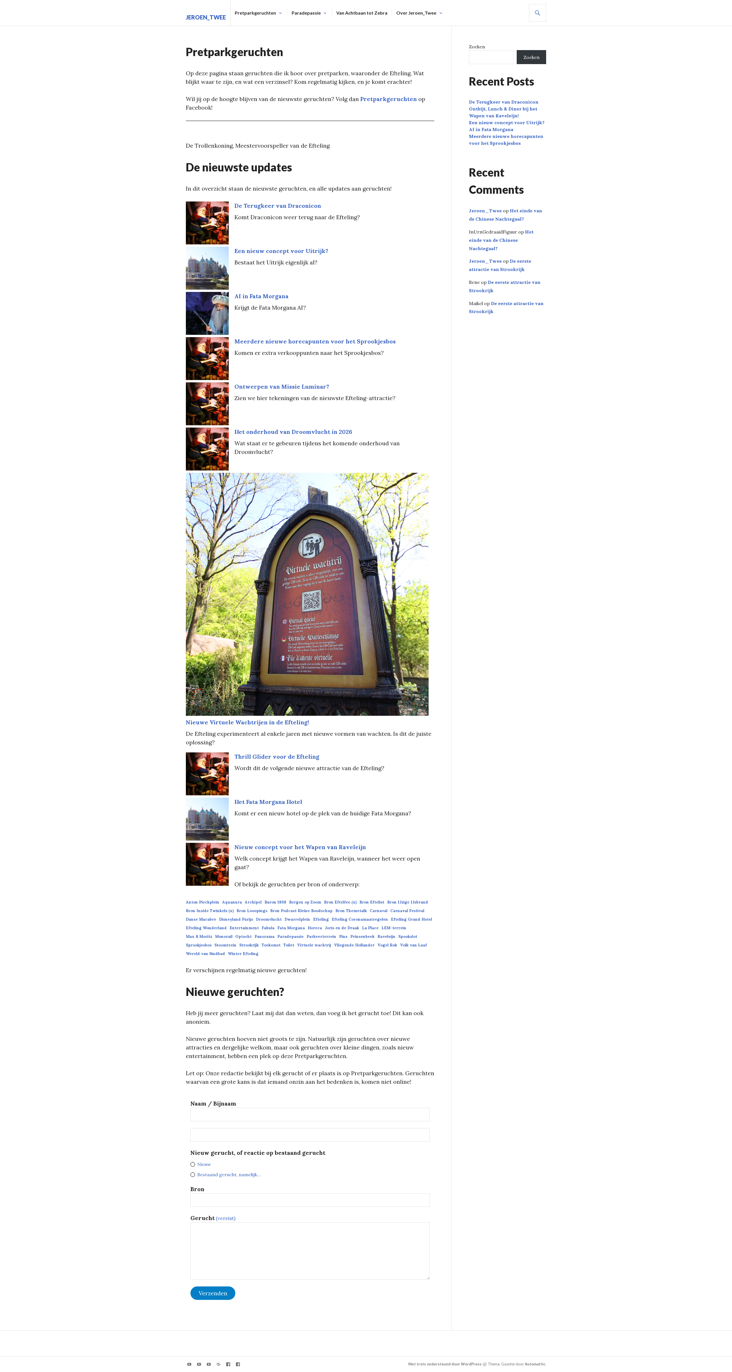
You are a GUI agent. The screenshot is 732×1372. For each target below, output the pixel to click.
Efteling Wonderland (206, 928)
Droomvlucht (269, 919)
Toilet (288, 945)
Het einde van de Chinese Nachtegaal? (501, 240)
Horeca (315, 928)
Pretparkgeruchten (388, 98)
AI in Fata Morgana (261, 296)
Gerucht (212, 1217)
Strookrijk (249, 945)
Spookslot (407, 936)
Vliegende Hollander (354, 945)
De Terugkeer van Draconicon (277, 205)
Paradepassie (306, 12)
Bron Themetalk (351, 910)
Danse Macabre (201, 919)
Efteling (321, 919)
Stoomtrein (225, 945)
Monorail (223, 936)
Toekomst (271, 945)
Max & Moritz (199, 936)
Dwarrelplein (297, 919)
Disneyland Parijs (236, 919)
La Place (370, 928)
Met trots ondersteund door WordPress (445, 1364)
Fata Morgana (291, 928)
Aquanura (232, 902)
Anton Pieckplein (202, 902)
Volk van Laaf (413, 945)
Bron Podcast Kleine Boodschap (301, 910)
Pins (343, 936)
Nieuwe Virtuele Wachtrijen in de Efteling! (247, 722)
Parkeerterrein (321, 936)
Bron (197, 1189)
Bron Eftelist (371, 902)
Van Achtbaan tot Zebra (361, 12)
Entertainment (244, 928)
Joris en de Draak (342, 928)
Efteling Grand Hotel (411, 919)
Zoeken (477, 47)
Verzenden (213, 1293)
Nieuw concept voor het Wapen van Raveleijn (300, 847)
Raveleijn (386, 936)
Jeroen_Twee (206, 17)
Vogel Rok (387, 945)
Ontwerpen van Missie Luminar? (281, 386)
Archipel (253, 902)
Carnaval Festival (407, 910)
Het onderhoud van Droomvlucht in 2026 (293, 431)
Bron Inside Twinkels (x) (210, 910)
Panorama (264, 936)
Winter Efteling (243, 953)
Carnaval (378, 910)
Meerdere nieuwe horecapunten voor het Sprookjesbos (315, 341)
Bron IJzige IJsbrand (407, 902)
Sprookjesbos (199, 945)
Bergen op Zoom (305, 902)
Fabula (268, 928)
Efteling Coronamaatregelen (360, 919)
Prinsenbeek (362, 936)
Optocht (243, 936)
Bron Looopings (251, 910)
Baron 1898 (275, 902)
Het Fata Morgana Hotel (268, 801)
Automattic (535, 1364)
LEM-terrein (393, 928)
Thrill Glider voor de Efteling (276, 756)
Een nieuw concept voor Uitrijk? (281, 250)
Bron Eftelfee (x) (340, 902)
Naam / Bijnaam (213, 1103)
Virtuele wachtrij (314, 945)
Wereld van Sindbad (205, 953)
